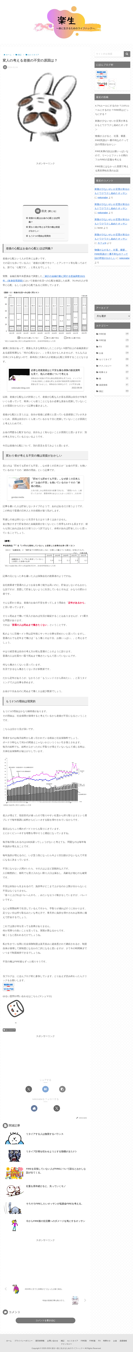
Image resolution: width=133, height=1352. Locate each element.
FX (99, 1341)
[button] (62, 1089)
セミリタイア (10, 1030)
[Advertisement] (45, 151)
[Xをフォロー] (57, 1108)
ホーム (9, 1341)
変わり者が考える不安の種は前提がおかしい (44, 229)
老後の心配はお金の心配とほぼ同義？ (44, 220)
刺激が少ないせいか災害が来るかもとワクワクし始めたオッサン (111, 125)
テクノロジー (66, 1344)
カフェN (102, 243)
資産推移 (123, 1341)
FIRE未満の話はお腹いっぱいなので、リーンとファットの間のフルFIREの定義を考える (111, 155)
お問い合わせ (52, 1341)
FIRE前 (84, 1341)
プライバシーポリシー (23, 1341)
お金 (115, 1341)
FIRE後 (92, 1341)
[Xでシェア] (28, 1089)
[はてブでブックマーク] (45, 1089)
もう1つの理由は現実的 (40, 236)
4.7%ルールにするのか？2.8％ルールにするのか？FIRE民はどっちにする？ (112, 109)
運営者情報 (39, 1341)
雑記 (62, 1341)
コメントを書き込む (45, 1320)
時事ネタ (107, 1341)
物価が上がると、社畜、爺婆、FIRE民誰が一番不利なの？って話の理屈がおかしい (111, 140)
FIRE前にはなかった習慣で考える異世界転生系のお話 (111, 168)
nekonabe (103, 197)
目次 (44, 211)
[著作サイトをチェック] (34, 1108)
